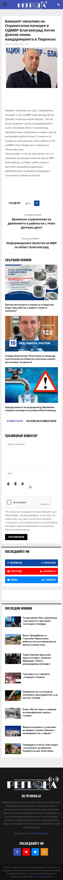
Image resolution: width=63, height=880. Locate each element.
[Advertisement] (34, 99)
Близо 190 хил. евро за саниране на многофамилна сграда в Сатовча (39, 712)
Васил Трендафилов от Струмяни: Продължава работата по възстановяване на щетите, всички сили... (39, 640)
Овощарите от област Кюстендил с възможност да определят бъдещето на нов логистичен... (40, 748)
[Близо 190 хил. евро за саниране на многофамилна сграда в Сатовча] (13, 713)
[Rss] (44, 852)
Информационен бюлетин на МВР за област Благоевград (31, 245)
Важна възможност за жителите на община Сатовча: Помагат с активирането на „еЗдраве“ (39, 730)
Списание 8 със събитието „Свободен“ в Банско (36, 675)
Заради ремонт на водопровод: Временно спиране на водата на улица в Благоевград (30, 408)
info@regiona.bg (39, 833)
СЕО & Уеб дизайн (43, 876)
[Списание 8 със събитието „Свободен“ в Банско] (13, 678)
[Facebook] (17, 852)
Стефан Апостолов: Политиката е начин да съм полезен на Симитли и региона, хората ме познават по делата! (30, 359)
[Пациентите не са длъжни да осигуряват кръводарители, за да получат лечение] (13, 695)
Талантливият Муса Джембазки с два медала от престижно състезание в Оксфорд (40, 621)
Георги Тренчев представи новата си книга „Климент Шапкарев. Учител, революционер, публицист (37, 659)
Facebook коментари (41, 421)
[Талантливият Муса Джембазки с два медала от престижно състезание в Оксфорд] (13, 621)
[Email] (35, 852)
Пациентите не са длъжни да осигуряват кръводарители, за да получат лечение (40, 695)
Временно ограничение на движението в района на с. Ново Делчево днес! (31, 223)
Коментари (15, 421)
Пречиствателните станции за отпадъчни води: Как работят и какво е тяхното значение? (29, 308)
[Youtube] (26, 852)
